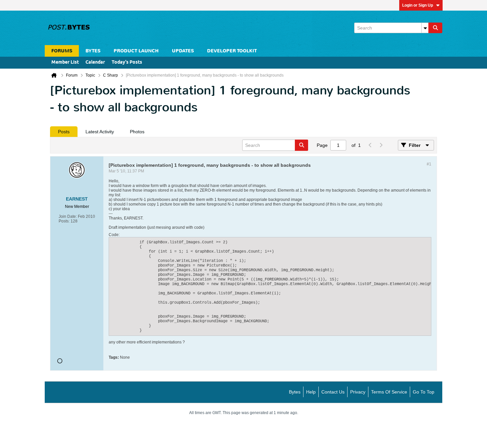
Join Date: (68, 216)
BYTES (92, 51)
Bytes (294, 392)
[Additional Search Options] (425, 28)
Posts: (64, 221)
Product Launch (136, 51)
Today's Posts (127, 62)
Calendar (95, 62)
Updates (183, 51)
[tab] (64, 131)
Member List (65, 62)
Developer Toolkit (232, 51)
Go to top (423, 392)
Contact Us (333, 392)
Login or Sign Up (417, 5)
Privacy (357, 392)
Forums (61, 51)
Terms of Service (389, 392)
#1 (429, 164)
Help (311, 392)
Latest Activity (99, 131)
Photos (137, 131)
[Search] (435, 28)
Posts (64, 131)
